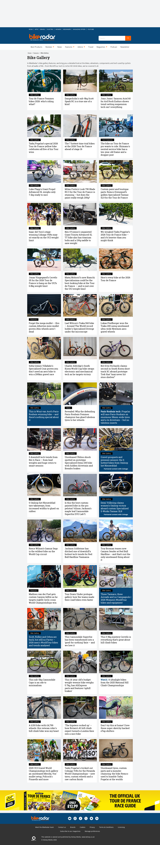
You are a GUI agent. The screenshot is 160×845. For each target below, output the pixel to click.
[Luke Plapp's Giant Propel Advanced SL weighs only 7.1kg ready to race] (44, 171)
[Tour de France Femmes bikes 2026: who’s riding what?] (44, 81)
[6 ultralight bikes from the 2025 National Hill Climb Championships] (116, 662)
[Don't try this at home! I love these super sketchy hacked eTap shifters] (116, 707)
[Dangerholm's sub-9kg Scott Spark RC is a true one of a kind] (80, 81)
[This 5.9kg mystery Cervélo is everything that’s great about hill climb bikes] (116, 619)
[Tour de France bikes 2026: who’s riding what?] (116, 259)
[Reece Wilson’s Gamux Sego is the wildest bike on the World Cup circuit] (44, 531)
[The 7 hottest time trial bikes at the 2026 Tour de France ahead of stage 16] (80, 125)
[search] (128, 38)
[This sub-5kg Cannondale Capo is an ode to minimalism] (44, 662)
